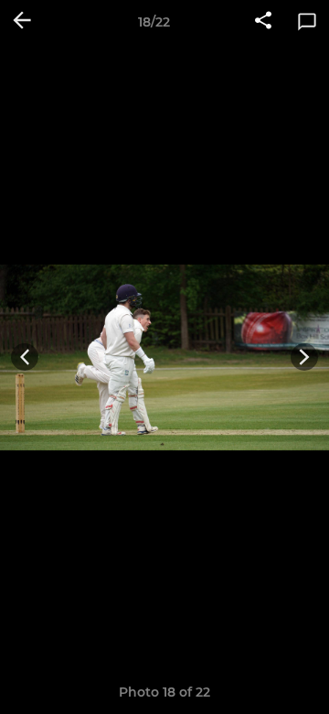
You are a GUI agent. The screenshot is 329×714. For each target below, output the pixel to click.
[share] (263, 22)
